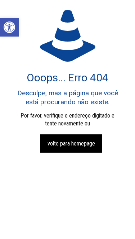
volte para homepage (71, 143)
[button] (9, 27)
